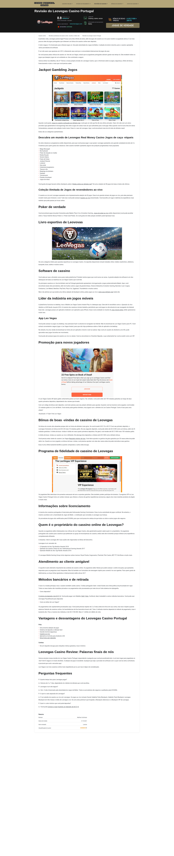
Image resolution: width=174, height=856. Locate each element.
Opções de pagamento (82, 3)
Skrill (82, 596)
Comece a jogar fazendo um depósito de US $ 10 (63, 707)
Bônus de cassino (116, 3)
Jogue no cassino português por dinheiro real (66, 123)
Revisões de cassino (100, 3)
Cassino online (66, 3)
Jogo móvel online (117, 310)
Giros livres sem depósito (48, 638)
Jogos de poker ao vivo (101, 213)
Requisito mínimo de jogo (77, 438)
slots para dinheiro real (106, 292)
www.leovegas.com (76, 24)
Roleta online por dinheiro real (82, 184)
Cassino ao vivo (85, 198)
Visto (86, 596)
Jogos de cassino (132, 3)
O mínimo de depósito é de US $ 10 (50, 596)
